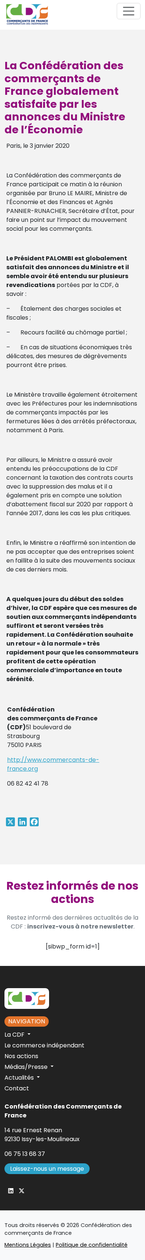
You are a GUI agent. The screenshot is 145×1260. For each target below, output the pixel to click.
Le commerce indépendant (44, 1045)
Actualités (19, 1077)
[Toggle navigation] (129, 11)
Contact (16, 1088)
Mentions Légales (27, 1245)
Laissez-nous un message (47, 1168)
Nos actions (21, 1056)
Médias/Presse (26, 1067)
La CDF (15, 1034)
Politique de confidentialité (92, 1245)
